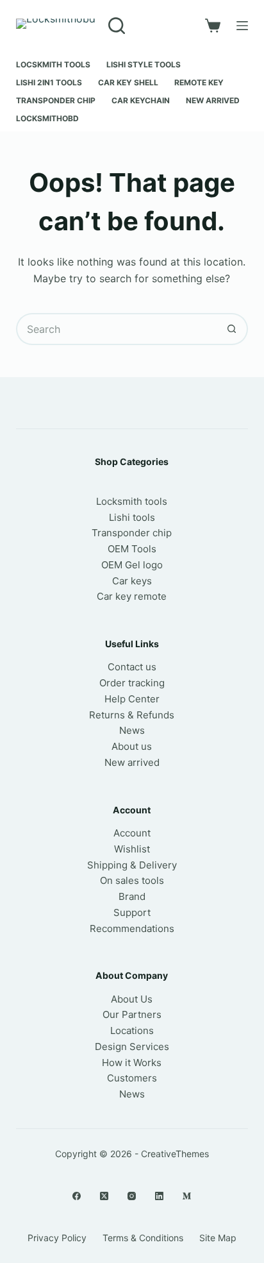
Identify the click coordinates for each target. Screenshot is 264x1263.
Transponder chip (55, 100)
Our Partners (132, 1014)
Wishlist (132, 849)
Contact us (132, 667)
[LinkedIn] (159, 1196)
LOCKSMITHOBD (47, 118)
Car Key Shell (128, 82)
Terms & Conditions (143, 1237)
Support (132, 912)
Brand (132, 896)
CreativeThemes (175, 1153)
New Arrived (213, 100)
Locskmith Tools (53, 64)
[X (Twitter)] (104, 1196)
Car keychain (140, 100)
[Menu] (242, 25)
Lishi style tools (143, 64)
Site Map (217, 1237)
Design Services (132, 1046)
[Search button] (232, 329)
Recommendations (132, 928)
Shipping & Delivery (132, 865)
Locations (132, 1030)
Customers (132, 1078)
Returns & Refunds (131, 715)
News (132, 730)
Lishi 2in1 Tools (49, 82)
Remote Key (199, 82)
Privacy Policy (57, 1237)
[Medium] (187, 1196)
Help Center (132, 699)
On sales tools (132, 880)
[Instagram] (132, 1196)
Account (132, 833)
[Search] (116, 25)
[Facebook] (76, 1196)
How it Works (131, 1062)
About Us (132, 999)
